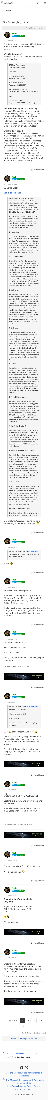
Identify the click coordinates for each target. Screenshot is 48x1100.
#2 (43, 175)
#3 (43, 538)
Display (40, 28)
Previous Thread (18, 1039)
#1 (43, 32)
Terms (15, 1086)
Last (24, 1026)
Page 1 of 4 (12, 1020)
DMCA (30, 1089)
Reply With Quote (39, 169)
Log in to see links (12, 193)
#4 (43, 578)
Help (9, 1086)
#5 (43, 630)
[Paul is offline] (7, 35)
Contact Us (20, 1089)
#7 (43, 781)
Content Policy (25, 1086)
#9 (43, 887)
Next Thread (31, 1039)
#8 (43, 851)
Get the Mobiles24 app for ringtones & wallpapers (24, 1074)
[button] (38, 3)
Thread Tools (30, 28)
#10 (43, 949)
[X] (26, 1067)
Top (44, 1033)
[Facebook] (22, 1067)
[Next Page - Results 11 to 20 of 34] (41, 1020)
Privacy (37, 1086)
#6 (43, 693)
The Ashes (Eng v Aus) (15, 22)
